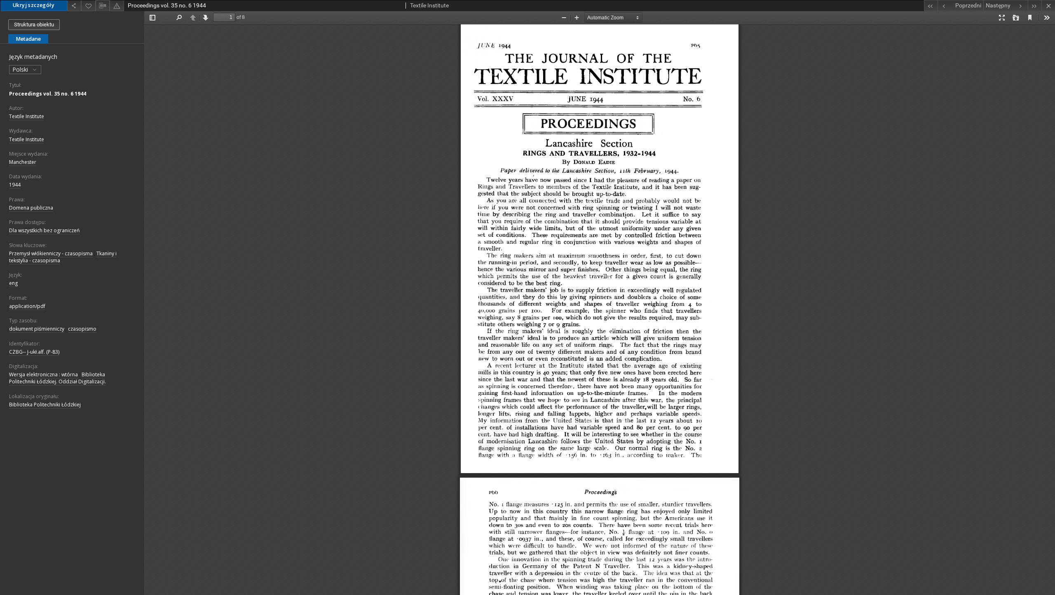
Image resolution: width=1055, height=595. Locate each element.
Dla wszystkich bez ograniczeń (44, 230)
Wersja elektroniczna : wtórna (43, 374)
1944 (15, 184)
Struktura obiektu (34, 24)
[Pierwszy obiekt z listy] (931, 5)
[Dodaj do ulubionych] (88, 5)
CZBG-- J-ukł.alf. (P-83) (34, 351)
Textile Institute (26, 116)
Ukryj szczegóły (33, 5)
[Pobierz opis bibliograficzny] (103, 6)
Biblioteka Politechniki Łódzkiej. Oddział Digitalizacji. (57, 378)
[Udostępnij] (74, 5)
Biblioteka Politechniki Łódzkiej (45, 404)
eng (13, 283)
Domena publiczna (31, 207)
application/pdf (27, 306)
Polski (21, 69)
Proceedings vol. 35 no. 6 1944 (47, 93)
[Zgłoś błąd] (117, 5)
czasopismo (82, 328)
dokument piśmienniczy (36, 328)
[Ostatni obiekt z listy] (1034, 5)
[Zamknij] (1048, 5)
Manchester (22, 162)
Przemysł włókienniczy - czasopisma (51, 253)
